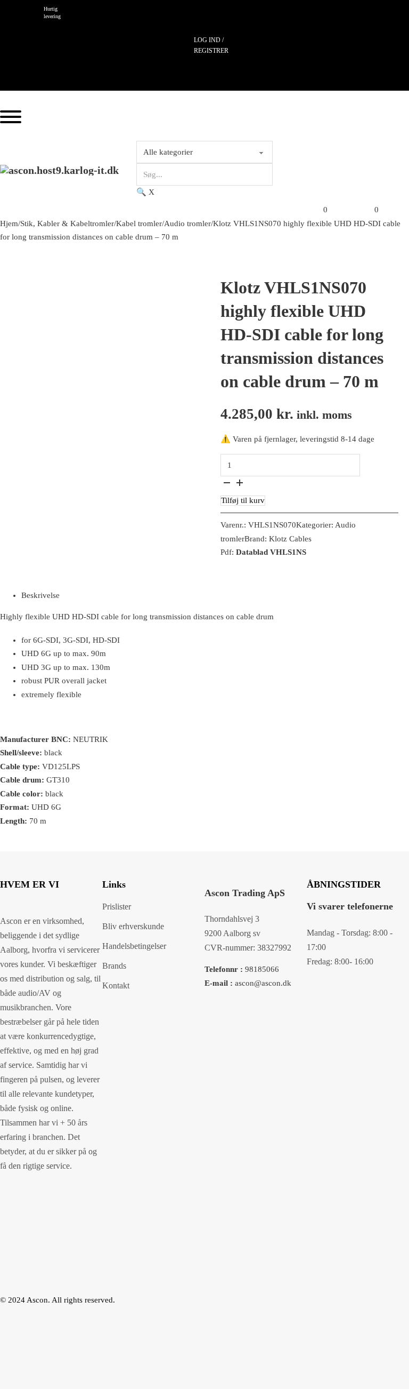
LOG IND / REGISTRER (211, 45)
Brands (114, 965)
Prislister (116, 906)
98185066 (241, 969)
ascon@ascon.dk (247, 983)
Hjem (9, 223)
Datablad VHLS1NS (271, 552)
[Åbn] (10, 116)
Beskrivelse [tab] (40, 595)
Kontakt (115, 985)
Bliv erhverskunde (133, 926)
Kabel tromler (139, 223)
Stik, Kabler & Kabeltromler (67, 223)
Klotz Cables (290, 538)
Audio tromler (187, 223)
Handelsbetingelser (134, 946)
